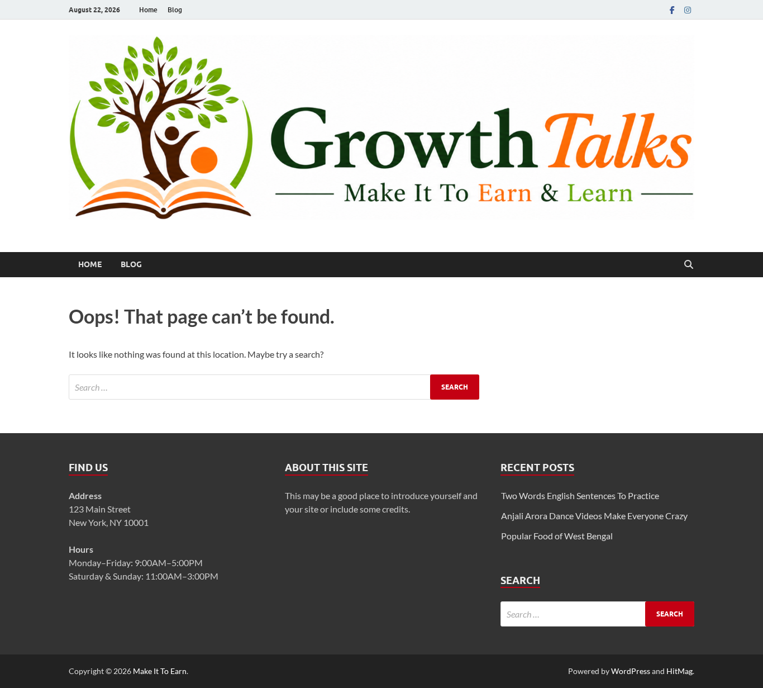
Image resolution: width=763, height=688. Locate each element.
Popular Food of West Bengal (557, 535)
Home (148, 10)
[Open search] (688, 265)
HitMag (679, 671)
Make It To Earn (160, 671)
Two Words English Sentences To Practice (580, 495)
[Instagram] (687, 10)
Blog (175, 10)
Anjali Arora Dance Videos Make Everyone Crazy (594, 515)
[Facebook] (672, 10)
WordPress (630, 671)
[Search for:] (274, 387)
